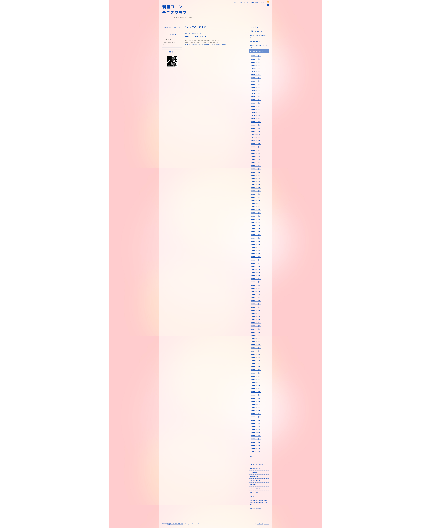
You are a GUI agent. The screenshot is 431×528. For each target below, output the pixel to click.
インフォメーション (256, 51)
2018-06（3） (256, 210)
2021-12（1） (256, 94)
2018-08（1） (256, 203)
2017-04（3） (256, 250)
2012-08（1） (256, 404)
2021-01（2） (256, 122)
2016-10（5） (256, 266)
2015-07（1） (256, 307)
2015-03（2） (256, 320)
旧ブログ (253, 460)
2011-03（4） (256, 442)
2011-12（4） (256, 420)
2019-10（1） (256, 163)
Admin (266, 524)
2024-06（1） (256, 72)
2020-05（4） (256, 144)
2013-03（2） (256, 385)
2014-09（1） (256, 338)
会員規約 (253, 485)
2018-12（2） (256, 191)
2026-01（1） (256, 62)
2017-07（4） (256, 241)
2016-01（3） (256, 291)
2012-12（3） (256, 395)
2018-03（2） (256, 216)
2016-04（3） (256, 285)
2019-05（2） (256, 178)
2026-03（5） (256, 59)
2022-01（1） (256, 90)
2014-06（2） (256, 345)
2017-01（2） (256, 257)
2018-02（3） (256, 219)
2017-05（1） (256, 247)
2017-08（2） (256, 238)
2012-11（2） (256, 398)
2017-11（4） (256, 229)
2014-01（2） (256, 357)
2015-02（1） (256, 323)
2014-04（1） (256, 351)
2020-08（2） (256, 134)
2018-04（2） (256, 213)
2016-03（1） (256, 288)
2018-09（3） (256, 200)
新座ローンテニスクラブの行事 (258, 46)
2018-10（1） (256, 197)
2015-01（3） (256, 326)
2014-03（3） (256, 354)
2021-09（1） (256, 100)
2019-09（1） (256, 166)
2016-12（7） (256, 260)
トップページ (254, 27)
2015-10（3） (256, 301)
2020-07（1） (256, 137)
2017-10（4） (256, 232)
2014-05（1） (256, 348)
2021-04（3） (256, 115)
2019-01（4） (256, 188)
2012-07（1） (256, 407)
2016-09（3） (256, 269)
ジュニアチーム (255, 489)
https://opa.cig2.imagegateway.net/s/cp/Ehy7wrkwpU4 (205, 44)
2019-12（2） (256, 156)
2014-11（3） (256, 332)
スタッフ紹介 (254, 493)
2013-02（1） (256, 389)
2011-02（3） (256, 445)
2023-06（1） (256, 78)
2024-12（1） (256, 68)
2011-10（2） (256, 426)
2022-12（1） (256, 84)
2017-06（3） (256, 244)
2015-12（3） (256, 294)
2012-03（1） (256, 414)
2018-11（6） (256, 194)
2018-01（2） (256, 222)
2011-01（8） (256, 448)
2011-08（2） (256, 433)
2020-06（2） (256, 141)
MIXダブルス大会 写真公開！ (196, 36)
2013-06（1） (256, 376)
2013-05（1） (256, 379)
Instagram (254, 476)
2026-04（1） (256, 56)
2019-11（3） (256, 159)
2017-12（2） (256, 225)
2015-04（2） (256, 316)
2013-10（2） (256, 367)
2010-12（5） (256, 451)
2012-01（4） (256, 417)
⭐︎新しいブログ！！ (256, 31)
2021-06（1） (256, 109)
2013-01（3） (256, 392)
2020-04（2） (256, 147)
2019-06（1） (256, 175)
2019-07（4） (256, 172)
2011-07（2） (256, 436)
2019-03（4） (256, 185)
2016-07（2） (256, 276)
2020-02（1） (256, 150)
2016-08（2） (256, 272)
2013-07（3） (256, 373)
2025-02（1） (256, 65)
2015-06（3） (256, 310)
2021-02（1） (256, 119)
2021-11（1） (256, 97)
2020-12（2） (256, 125)
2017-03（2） (256, 254)
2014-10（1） (256, 335)
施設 (251, 456)
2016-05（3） (256, 282)
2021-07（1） (256, 106)
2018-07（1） (256, 207)
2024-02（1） (256, 75)
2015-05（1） (256, 313)
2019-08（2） (256, 169)
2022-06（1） (256, 87)
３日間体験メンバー (256, 41)
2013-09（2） (256, 370)
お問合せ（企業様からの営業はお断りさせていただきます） (258, 503)
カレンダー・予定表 (256, 464)
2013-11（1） (256, 364)
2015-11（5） (256, 298)
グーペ (260, 524)
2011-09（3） (256, 429)
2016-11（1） (256, 263)
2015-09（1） (256, 304)
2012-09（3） (256, 401)
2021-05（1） (256, 112)
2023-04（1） (256, 81)
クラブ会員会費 (255, 480)
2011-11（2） (256, 423)
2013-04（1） (256, 382)
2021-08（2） (256, 103)
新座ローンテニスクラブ (175, 524)
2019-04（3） (256, 181)
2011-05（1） (256, 439)
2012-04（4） (256, 411)
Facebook (253, 472)
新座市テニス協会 (255, 509)
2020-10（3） (256, 131)
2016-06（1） (256, 279)
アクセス (253, 497)
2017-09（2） (256, 235)
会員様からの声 (255, 468)
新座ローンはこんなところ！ (258, 36)
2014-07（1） (256, 342)
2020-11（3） (256, 128)
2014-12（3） (256, 329)
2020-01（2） (256, 153)
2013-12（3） (256, 360)
